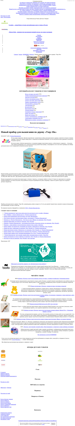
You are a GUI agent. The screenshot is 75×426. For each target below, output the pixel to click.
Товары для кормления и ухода (33, 102)
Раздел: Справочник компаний (8, 404)
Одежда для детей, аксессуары (32, 100)
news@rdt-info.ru (16, 339)
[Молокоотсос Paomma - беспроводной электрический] (37, 88)
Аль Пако (20, 126)
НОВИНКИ (39, 39)
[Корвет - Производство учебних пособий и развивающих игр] (37, 77)
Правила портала (5, 373)
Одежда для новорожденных (32, 99)
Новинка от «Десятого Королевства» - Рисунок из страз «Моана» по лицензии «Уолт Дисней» (27, 219)
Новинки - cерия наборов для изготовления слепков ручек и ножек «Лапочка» (23, 225)
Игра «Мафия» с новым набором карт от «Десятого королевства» (20, 214)
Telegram (9, 387)
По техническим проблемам (8, 416)
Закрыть (53, 423)
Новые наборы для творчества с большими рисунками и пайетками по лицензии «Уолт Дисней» (28, 226)
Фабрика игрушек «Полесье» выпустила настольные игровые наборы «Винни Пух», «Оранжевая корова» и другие (48, 311)
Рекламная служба (5, 419)
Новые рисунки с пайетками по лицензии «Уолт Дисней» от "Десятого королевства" (25, 228)
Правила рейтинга (5, 375)
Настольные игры (29, 108)
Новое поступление (30, 115)
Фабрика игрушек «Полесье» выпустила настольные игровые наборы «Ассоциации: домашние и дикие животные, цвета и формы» (43, 295)
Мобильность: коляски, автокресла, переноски (36, 120)
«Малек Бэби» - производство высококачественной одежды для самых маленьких (30, 32)
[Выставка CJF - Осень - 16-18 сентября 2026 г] (37, 261)
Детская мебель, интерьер (31, 103)
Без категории (28, 107)
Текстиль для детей (30, 97)
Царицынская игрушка (12, 126)
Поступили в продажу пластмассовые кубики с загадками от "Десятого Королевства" (25, 218)
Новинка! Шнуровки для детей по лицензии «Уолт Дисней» (19, 221)
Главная (39, 35)
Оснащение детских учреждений (33, 111)
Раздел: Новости (5, 400)
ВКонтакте (3, 387)
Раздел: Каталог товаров (7, 399)
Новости (40, 420)
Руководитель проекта (6, 412)
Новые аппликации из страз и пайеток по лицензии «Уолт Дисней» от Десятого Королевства (27, 236)
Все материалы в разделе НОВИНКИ (47, 334)
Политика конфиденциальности (9, 376)
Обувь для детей (29, 113)
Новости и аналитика (39, 41)
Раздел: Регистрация (6, 403)
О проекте (3, 372)
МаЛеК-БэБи (30, 127)
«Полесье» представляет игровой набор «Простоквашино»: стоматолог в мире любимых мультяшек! (48, 326)
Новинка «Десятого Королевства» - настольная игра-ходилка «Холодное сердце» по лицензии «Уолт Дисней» (31, 223)
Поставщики (39, 36)
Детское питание (29, 110)
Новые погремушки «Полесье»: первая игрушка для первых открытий (48, 286)
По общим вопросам (6, 418)
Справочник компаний (28, 420)
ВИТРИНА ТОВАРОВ (39, 50)
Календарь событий (39, 43)
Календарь (44, 420)
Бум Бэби (36, 127)
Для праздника (29, 105)
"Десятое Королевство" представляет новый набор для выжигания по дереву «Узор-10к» (26, 235)
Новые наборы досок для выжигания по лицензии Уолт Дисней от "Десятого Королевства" (27, 231)
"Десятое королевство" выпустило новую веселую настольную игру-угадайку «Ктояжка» (26, 213)
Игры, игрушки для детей (31, 94)
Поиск (55, 420)
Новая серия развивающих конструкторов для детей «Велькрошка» (21, 216)
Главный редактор (5, 414)
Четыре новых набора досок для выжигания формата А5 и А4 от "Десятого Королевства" (26, 233)
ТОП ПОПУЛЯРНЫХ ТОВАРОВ (38, 48)
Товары (39, 37)
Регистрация (50, 420)
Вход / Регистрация (5, 17)
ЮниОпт (45, 128)
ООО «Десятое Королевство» (32, 208)
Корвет (40, 127)
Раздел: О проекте (5, 401)
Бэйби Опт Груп (4, 126)
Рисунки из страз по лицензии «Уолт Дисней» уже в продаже (19, 238)
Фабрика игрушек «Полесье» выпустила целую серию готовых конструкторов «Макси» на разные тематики (44, 319)
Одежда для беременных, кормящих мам (35, 116)
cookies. (43, 424)
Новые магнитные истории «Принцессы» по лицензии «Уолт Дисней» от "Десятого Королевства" (28, 230)
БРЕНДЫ (39, 40)
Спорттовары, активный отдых (33, 118)
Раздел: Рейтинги (5, 405)
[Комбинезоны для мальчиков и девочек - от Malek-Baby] (37, 65)
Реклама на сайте (5, 382)
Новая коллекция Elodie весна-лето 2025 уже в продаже (44, 304)
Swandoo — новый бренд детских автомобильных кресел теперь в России (28, 25)
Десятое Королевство (15, 136)
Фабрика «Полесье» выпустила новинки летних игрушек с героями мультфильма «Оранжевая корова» (44, 278)
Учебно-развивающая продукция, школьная (36, 95)
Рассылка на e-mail (5, 15)
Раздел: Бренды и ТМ (6, 407)
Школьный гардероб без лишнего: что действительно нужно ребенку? (28, 264)
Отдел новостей (5, 415)
